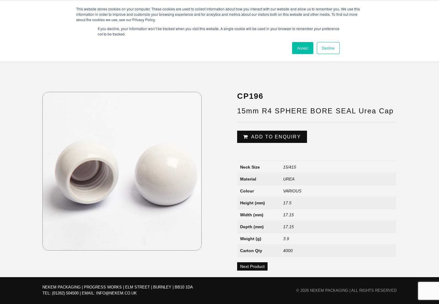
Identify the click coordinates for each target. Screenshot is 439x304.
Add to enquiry (276, 136)
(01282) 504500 (65, 293)
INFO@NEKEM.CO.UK (116, 293)
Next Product (252, 266)
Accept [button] (302, 47)
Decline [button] (328, 47)
